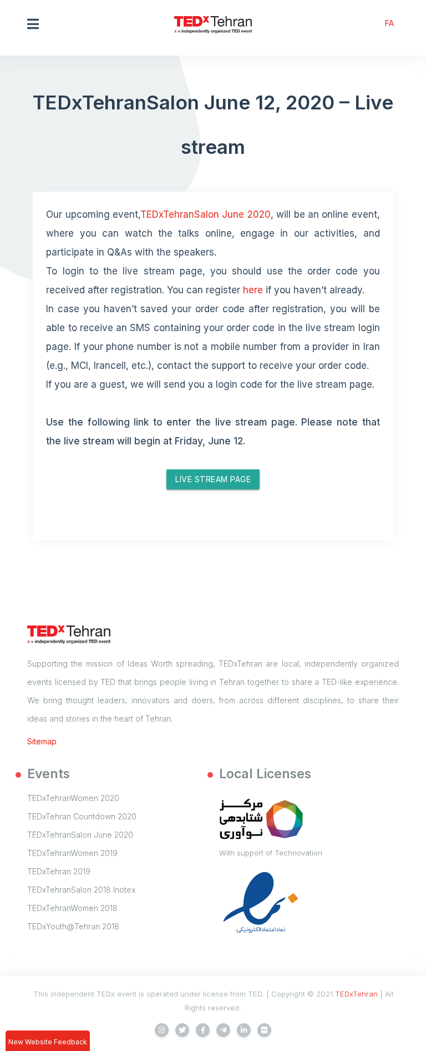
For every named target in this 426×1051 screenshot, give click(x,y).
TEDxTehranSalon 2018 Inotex (81, 889)
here (253, 290)
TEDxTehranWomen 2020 (73, 798)
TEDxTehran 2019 (58, 871)
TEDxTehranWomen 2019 (72, 853)
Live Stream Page (213, 479)
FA (389, 23)
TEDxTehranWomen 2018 (72, 908)
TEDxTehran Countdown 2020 (81, 816)
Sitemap (42, 741)
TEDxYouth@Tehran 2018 (73, 926)
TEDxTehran (356, 993)
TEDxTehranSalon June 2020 (205, 214)
